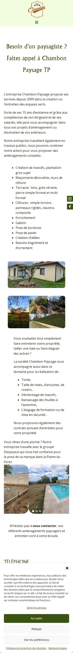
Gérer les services (36, 607)
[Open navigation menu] (36, 22)
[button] (67, 568)
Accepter (36, 618)
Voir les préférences (36, 639)
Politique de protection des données (26, 648)
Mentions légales (57, 648)
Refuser (37, 629)
